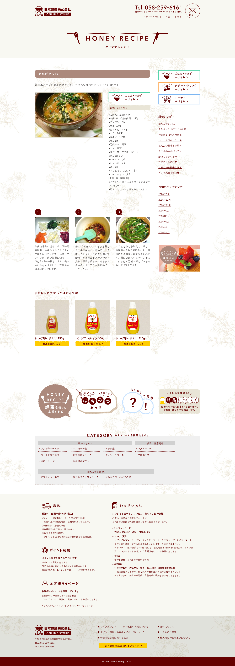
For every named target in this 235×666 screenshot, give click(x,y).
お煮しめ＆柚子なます (170, 167)
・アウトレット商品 (48, 477)
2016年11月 (164, 205)
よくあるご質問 (168, 632)
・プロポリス (142, 455)
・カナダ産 (109, 448)
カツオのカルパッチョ (170, 151)
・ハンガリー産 (79, 448)
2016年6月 (164, 227)
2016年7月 (164, 221)
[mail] (192, 10)
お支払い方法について (137, 626)
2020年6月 (164, 194)
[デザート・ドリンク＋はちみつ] (179, 90)
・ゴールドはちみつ (48, 455)
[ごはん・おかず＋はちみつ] (179, 78)
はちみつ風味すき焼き (170, 145)
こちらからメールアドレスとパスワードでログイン (68, 606)
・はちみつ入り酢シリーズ (85, 477)
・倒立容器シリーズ (81, 455)
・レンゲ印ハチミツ (48, 448)
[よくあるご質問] (138, 401)
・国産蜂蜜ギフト (80, 461)
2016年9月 (164, 210)
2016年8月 (164, 216)
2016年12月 (164, 200)
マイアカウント (154, 17)
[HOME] (53, 11)
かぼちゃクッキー (167, 156)
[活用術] (97, 401)
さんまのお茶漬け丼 (168, 173)
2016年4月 (164, 232)
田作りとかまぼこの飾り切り (173, 129)
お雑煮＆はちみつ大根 (170, 135)
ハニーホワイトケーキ (170, 140)
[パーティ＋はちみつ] (179, 102)
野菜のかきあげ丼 (167, 162)
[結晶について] (179, 401)
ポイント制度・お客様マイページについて (122, 632)
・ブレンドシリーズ (113, 455)
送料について (167, 626)
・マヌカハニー (143, 448)
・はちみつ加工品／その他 (117, 477)
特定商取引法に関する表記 (114, 637)
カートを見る (175, 17)
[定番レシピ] (55, 401)
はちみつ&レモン (167, 123)
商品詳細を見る (52, 344)
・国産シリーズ (46, 461)
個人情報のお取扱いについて (175, 637)
